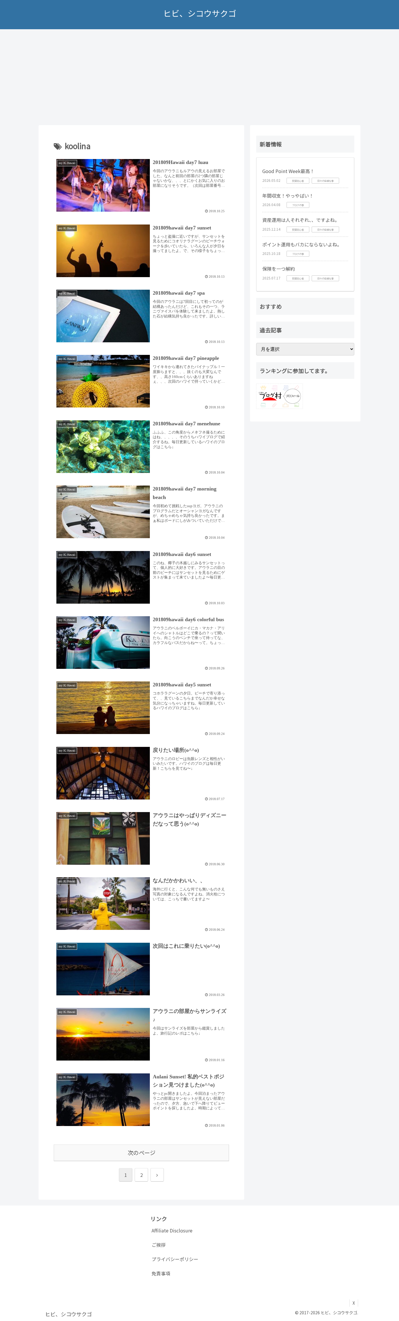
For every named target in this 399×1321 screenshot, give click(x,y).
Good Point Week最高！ (288, 171)
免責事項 (161, 1273)
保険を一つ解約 (278, 268)
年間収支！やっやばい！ (288, 195)
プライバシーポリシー (175, 1259)
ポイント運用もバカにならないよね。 (302, 244)
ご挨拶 (159, 1244)
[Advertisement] (199, 77)
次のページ (141, 1153)
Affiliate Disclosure (172, 1230)
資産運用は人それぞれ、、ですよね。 (300, 219)
